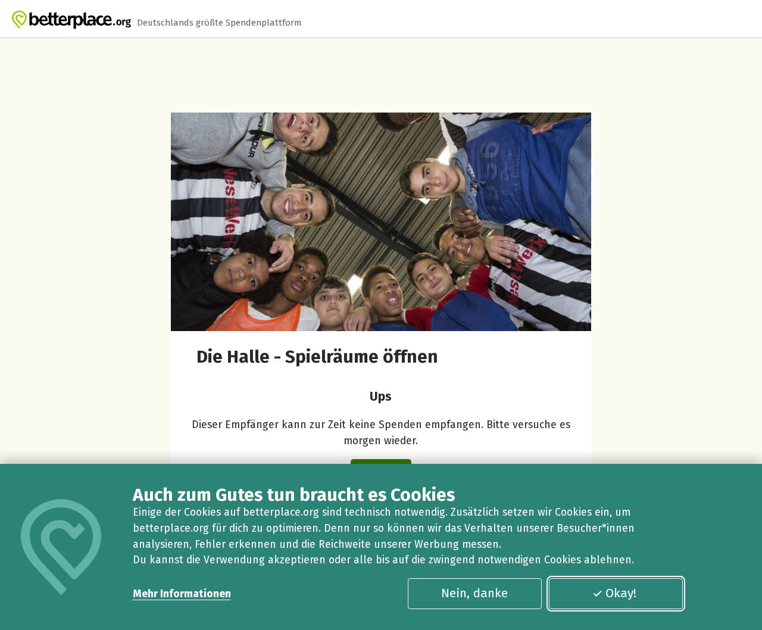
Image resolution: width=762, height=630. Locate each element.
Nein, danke (474, 593)
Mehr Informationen (182, 593)
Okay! (620, 593)
